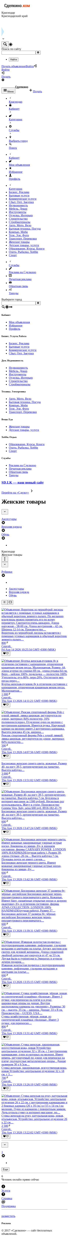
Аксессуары (16, 588)
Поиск (13, 147)
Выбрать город (18, 140)
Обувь (13, 595)
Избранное (15, 171)
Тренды (13, 293)
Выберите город (11, 299)
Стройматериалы (19, 222)
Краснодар (15, 101)
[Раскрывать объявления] (10, 602)
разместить (8, 1216)
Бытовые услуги (19, 195)
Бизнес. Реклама (19, 192)
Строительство (18, 218)
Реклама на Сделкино (22, 272)
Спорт (13, 255)
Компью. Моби (18, 232)
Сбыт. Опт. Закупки (21, 202)
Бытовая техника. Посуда (25, 228)
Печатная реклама (20, 279)
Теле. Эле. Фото (19, 235)
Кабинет (14, 108)
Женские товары (19, 241)
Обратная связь (18, 286)
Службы (14, 130)
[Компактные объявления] (4, 602)
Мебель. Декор (18, 208)
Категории (15, 119)
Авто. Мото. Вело (20, 225)
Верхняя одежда (19, 592)
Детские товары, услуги (24, 245)
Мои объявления (19, 164)
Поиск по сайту (11, 49)
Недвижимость (18, 205)
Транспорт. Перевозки (23, 238)
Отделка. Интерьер (21, 215)
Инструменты (17, 212)
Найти (13, 59)
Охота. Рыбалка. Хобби (23, 251)
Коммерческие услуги (22, 198)
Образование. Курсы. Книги (27, 248)
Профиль (14, 178)
